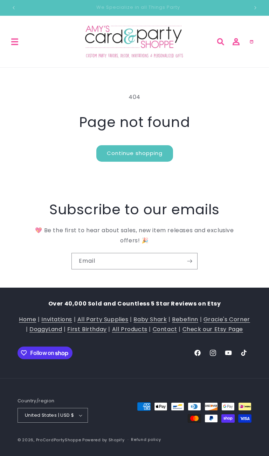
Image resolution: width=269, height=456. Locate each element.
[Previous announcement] (13, 7)
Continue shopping (135, 153)
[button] (14, 41)
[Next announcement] (255, 7)
